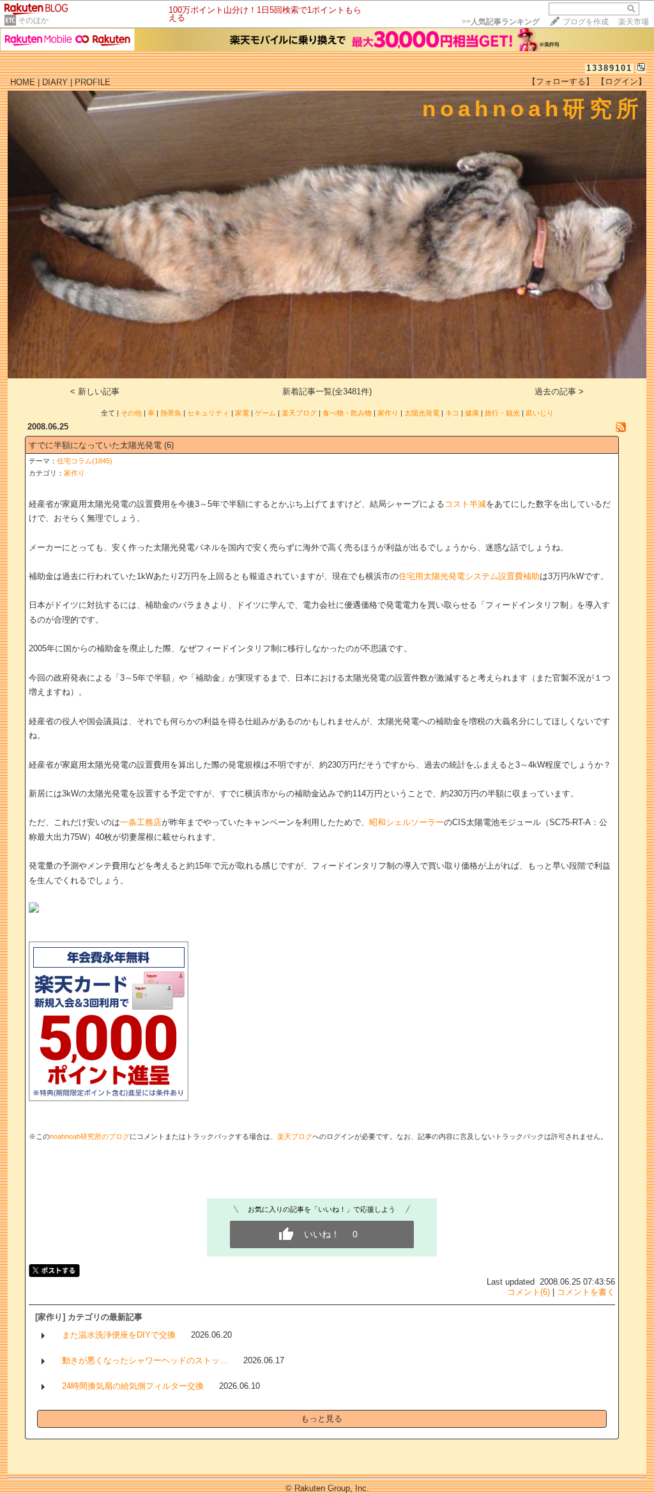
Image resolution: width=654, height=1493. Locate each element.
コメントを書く (586, 1292)
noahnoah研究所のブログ (90, 1136)
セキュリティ (208, 413)
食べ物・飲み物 (347, 413)
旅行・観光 (502, 413)
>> (501, 21)
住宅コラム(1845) (84, 461)
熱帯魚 (170, 413)
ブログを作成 (586, 21)
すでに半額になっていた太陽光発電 (95, 445)
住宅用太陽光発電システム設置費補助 (469, 576)
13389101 (609, 68)
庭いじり (540, 413)
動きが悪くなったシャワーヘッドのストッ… (145, 1360)
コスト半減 (465, 504)
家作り (388, 413)
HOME (22, 82)
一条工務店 (141, 822)
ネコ (452, 413)
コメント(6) (528, 1292)
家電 (242, 413)
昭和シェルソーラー (406, 822)
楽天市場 (633, 21)
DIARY (55, 82)
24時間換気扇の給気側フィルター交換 (133, 1386)
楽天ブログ (299, 413)
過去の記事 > (559, 391)
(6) (169, 445)
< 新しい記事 (94, 391)
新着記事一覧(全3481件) (327, 391)
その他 (131, 413)
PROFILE (92, 82)
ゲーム (265, 413)
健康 (472, 413)
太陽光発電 (421, 413)
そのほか (33, 20)
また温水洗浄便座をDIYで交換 (119, 1335)
